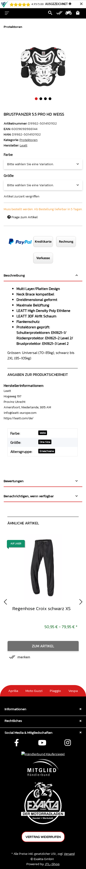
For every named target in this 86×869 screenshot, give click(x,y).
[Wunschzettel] (59, 13)
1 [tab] (36, 98)
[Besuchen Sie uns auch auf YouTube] (42, 743)
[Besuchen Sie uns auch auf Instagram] (67, 743)
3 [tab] (45, 98)
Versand (69, 854)
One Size (45, 442)
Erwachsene (47, 451)
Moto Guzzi (33, 690)
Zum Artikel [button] (43, 646)
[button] (50, 13)
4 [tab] (50, 98)
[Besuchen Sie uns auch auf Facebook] (16, 743)
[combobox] (43, 164)
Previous (5, 601)
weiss (43, 433)
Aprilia (13, 690)
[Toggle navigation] (7, 13)
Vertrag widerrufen (43, 836)
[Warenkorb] (77, 13)
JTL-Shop (52, 863)
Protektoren (28, 139)
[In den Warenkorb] (7, 41)
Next (80, 601)
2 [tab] (40, 98)
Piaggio (55, 690)
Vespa (73, 690)
